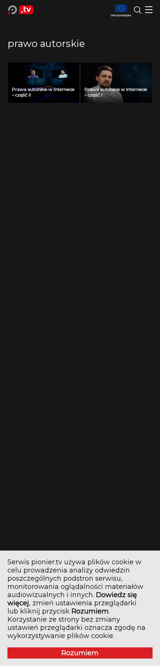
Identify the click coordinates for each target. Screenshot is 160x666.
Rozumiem (80, 653)
